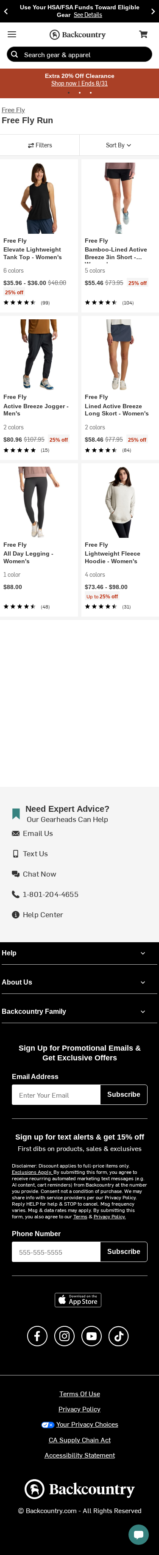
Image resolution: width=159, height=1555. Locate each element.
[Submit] (14, 53)
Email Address (35, 1073)
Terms (80, 1212)
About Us (16, 979)
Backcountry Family (34, 1008)
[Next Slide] (153, 11)
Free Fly (13, 108)
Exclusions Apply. (32, 1168)
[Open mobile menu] (12, 33)
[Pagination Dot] (69, 91)
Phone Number (36, 1230)
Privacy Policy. (110, 1212)
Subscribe (123, 1091)
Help (9, 950)
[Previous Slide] (6, 11)
